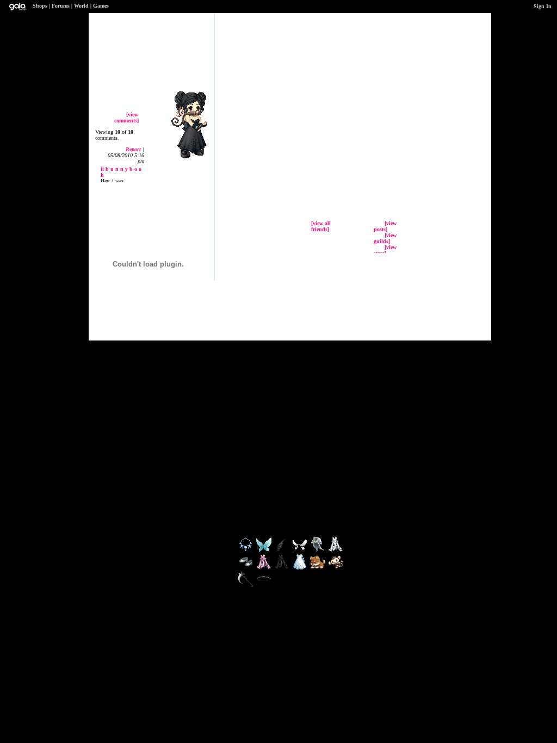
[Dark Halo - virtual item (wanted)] (264, 586)
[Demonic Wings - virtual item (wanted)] (283, 551)
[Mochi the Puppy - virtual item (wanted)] (318, 568)
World (81, 6)
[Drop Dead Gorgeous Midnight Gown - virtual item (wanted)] (283, 568)
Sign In (543, 6)
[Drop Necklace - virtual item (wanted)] (247, 551)
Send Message (425, 77)
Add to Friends (431, 64)
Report (133, 149)
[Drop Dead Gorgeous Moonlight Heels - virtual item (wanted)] (247, 568)
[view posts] (385, 226)
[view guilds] (385, 238)
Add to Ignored (428, 104)
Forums (61, 6)
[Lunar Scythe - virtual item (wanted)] (247, 586)
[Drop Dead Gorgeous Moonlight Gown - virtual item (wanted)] (335, 551)
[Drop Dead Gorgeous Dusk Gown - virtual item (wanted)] (265, 568)
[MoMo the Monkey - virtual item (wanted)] (335, 568)
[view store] (385, 250)
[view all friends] (321, 226)
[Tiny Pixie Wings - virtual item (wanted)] (301, 551)
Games (101, 6)
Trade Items (420, 91)
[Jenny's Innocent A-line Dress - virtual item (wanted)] (301, 568)
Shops (40, 6)
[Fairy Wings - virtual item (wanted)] (265, 551)
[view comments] (126, 117)
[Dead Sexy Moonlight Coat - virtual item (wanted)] (318, 551)
